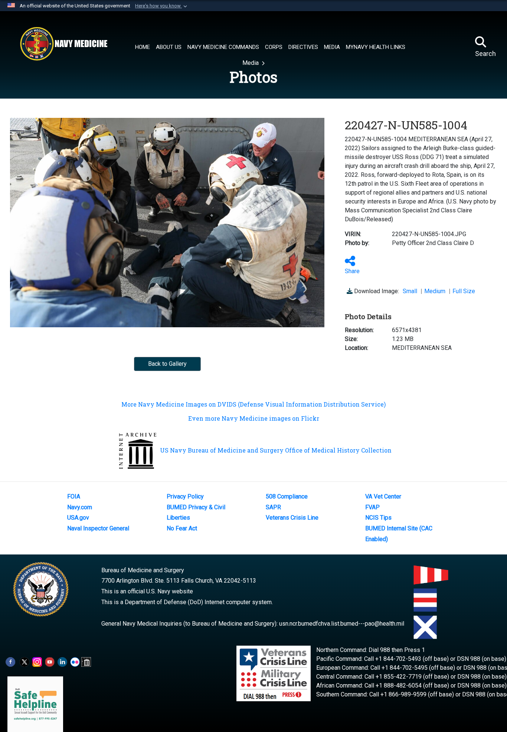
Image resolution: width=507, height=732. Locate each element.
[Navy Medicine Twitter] (24, 661)
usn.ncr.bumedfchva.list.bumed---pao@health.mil (341, 623)
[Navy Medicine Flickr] (75, 661)
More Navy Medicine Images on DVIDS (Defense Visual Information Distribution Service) (253, 404)
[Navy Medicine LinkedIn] (62, 661)
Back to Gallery (167, 363)
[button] (162, 6)
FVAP (372, 507)
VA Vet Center (383, 496)
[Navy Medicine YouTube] (50, 661)
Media (251, 62)
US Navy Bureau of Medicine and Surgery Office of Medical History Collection (276, 450)
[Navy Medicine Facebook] (10, 661)
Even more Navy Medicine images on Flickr (253, 418)
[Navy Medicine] (63, 43)
